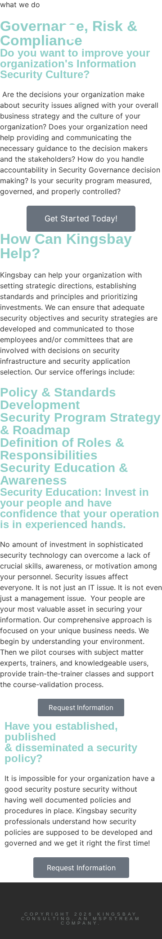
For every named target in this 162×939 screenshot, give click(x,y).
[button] (69, 32)
